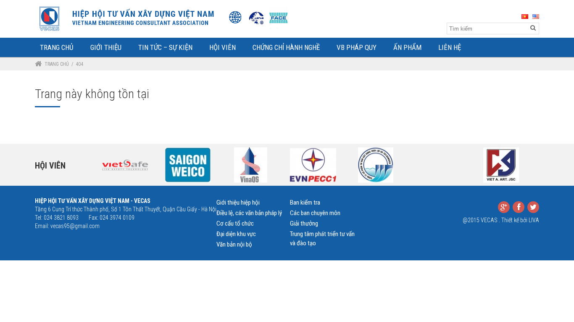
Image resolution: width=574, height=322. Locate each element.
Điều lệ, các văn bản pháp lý (249, 213)
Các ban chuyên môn (315, 213)
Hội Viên (222, 47)
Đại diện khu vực (236, 234)
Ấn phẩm (407, 47)
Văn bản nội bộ (234, 244)
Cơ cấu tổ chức (235, 223)
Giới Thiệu (105, 47)
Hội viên (50, 166)
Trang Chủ (57, 47)
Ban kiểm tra (305, 202)
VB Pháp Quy (357, 47)
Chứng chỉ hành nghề (286, 47)
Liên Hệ (449, 47)
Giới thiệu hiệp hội (238, 202)
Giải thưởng (304, 223)
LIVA (534, 220)
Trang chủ (57, 64)
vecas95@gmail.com (75, 226)
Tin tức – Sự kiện (165, 47)
